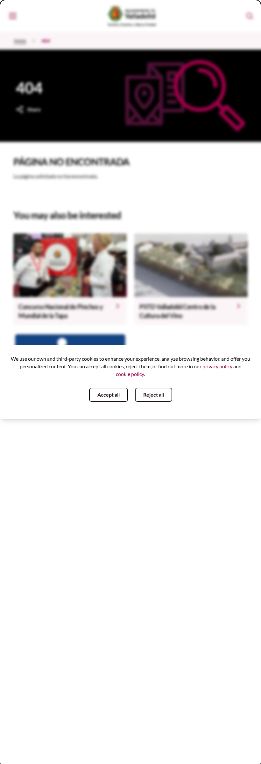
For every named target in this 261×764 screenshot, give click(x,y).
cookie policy (130, 374)
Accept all (108, 395)
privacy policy (217, 366)
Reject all (153, 395)
